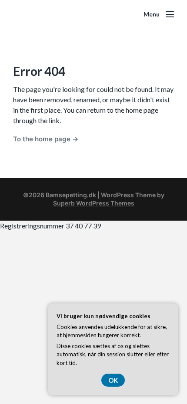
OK (113, 380)
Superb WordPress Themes (93, 203)
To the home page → (46, 139)
